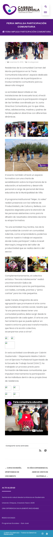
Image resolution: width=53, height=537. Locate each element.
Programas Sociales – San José (15, 523)
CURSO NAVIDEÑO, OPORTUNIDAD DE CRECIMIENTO (13, 472)
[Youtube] (47, 533)
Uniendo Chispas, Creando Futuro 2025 (18, 503)
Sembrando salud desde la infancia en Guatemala (23, 497)
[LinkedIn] (35, 450)
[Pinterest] (30, 450)
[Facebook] (19, 450)
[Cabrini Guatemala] (21, 9)
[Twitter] (24, 450)
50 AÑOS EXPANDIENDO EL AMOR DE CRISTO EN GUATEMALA (37, 472)
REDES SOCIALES (8, 518)
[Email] (45, 450)
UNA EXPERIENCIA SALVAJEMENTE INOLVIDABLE (20, 508)
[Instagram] (42, 533)
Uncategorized (32, 62)
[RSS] (40, 450)
